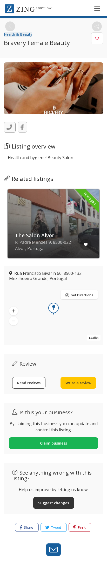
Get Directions (82, 295)
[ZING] (9, 8)
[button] (13, 310)
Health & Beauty (18, 34)
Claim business (53, 443)
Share (28, 527)
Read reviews (29, 382)
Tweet (55, 527)
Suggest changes (53, 502)
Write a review (78, 382)
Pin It (81, 527)
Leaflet (93, 337)
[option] (53, 227)
